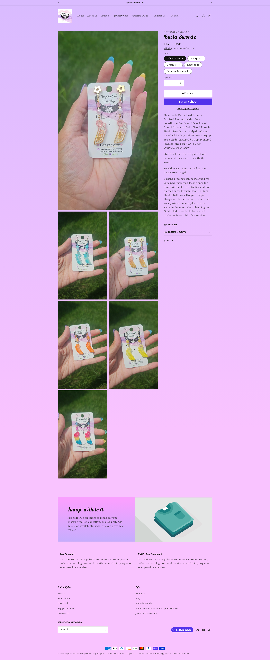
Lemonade (193, 65)
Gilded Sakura (175, 58)
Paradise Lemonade (178, 71)
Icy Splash (196, 58)
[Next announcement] (211, 2)
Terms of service (144, 653)
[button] (105, 16)
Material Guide (144, 603)
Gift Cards (63, 603)
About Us (140, 593)
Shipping (168, 48)
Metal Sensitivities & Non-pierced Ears (157, 608)
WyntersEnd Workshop (75, 654)
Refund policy (113, 653)
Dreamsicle (173, 65)
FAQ (138, 598)
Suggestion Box (66, 608)
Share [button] (170, 240)
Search (61, 593)
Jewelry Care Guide (146, 613)
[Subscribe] (105, 629)
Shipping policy (162, 653)
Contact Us (63, 613)
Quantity (168, 77)
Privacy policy (128, 653)
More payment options (188, 108)
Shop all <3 (64, 598)
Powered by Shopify (95, 654)
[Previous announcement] (59, 2)
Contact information (181, 653)
